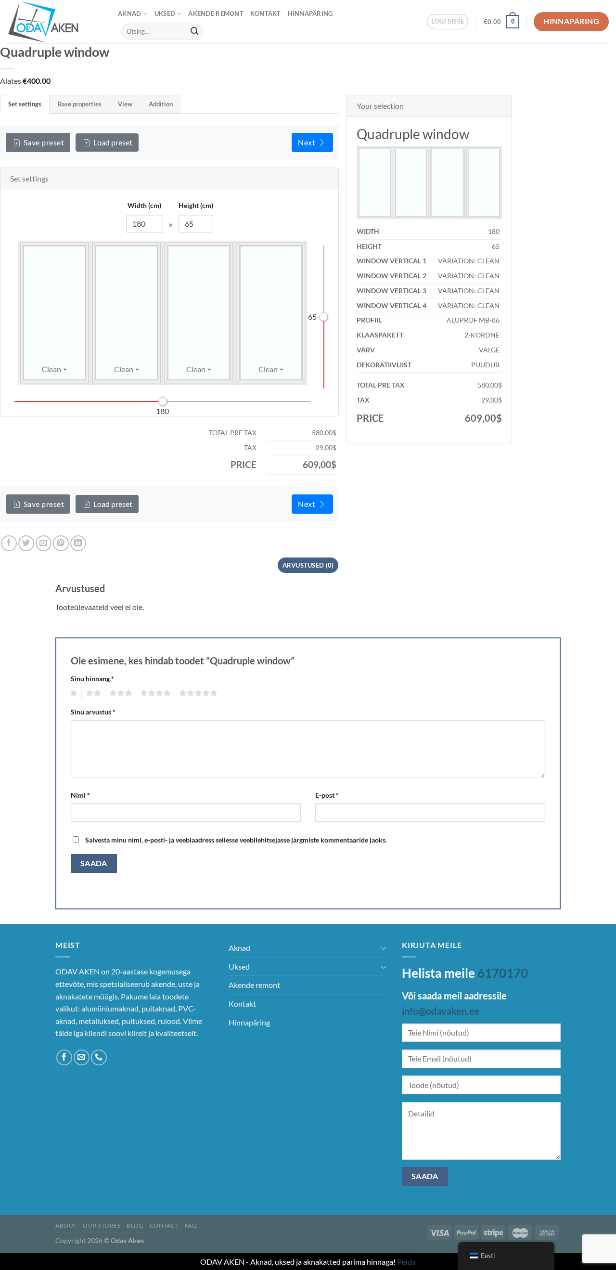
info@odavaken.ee (441, 1011)
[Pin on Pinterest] (61, 543)
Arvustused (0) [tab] (308, 565)
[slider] (323, 316)
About (66, 1225)
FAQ (191, 1225)
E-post (327, 795)
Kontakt (265, 13)
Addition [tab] (161, 104)
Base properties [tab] (80, 104)
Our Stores (101, 1225)
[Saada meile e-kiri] (82, 1057)
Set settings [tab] (24, 104)
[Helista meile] (99, 1057)
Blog (135, 1225)
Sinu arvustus (93, 712)
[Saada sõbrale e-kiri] (43, 543)
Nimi (80, 795)
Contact (164, 1225)
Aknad (129, 13)
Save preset (44, 142)
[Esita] (194, 31)
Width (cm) (144, 205)
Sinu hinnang (92, 678)
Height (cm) (196, 205)
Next (306, 142)
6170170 (502, 973)
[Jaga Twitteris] (26, 543)
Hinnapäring (310, 13)
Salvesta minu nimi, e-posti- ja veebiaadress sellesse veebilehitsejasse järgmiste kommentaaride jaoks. (236, 840)
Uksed (164, 13)
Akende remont (215, 13)
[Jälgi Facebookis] (64, 1057)
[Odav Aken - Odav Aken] (55, 21)
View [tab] (125, 104)
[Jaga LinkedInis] (78, 543)
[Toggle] (383, 948)
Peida (406, 1261)
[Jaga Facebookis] (9, 543)
